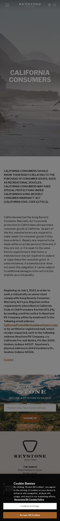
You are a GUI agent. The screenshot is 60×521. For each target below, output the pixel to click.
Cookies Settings (29, 506)
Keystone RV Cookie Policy (29, 499)
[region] (30, 497)
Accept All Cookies (30, 515)
